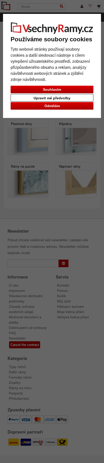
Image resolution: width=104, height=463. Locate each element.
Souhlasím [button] (52, 89)
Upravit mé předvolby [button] (52, 98)
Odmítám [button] (52, 106)
